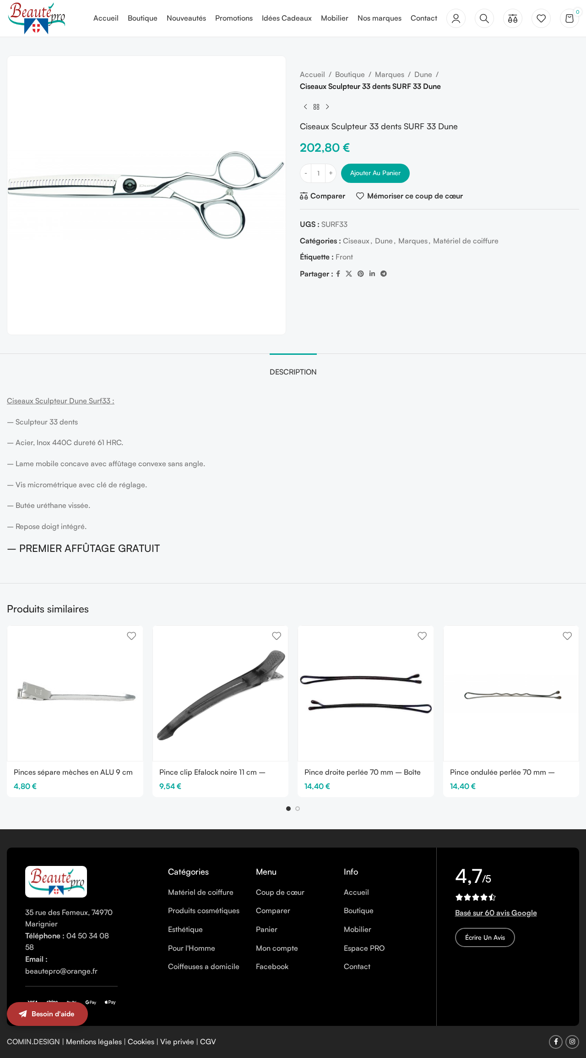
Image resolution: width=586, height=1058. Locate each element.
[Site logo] (36, 17)
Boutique (350, 74)
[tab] (293, 367)
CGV (208, 1041)
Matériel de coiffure (466, 240)
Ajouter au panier (375, 172)
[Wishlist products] (541, 18)
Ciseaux (356, 240)
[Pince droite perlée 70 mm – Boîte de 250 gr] (366, 693)
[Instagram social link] (572, 1042)
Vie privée (177, 1041)
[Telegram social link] (384, 274)
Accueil (312, 74)
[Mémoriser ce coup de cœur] (131, 636)
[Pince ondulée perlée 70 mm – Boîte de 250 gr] (511, 693)
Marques (389, 74)
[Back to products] (316, 106)
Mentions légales (94, 1041)
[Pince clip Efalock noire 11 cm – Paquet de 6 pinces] (220, 693)
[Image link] (56, 880)
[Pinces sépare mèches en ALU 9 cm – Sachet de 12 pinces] (75, 693)
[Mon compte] (456, 18)
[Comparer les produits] (513, 18)
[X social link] (349, 274)
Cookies (141, 1041)
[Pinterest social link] (361, 274)
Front (344, 256)
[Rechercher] (484, 18)
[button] (288, 808)
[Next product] (327, 106)
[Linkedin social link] (372, 274)
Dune (423, 74)
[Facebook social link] (338, 274)
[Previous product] (305, 106)
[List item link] (205, 892)
